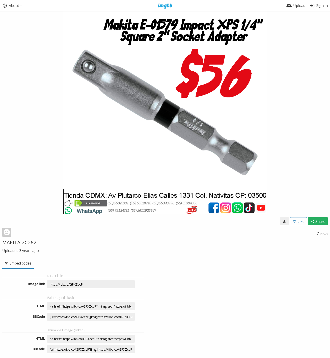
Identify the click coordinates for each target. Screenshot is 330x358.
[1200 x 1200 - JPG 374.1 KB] (284, 221)
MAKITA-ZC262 (19, 242)
